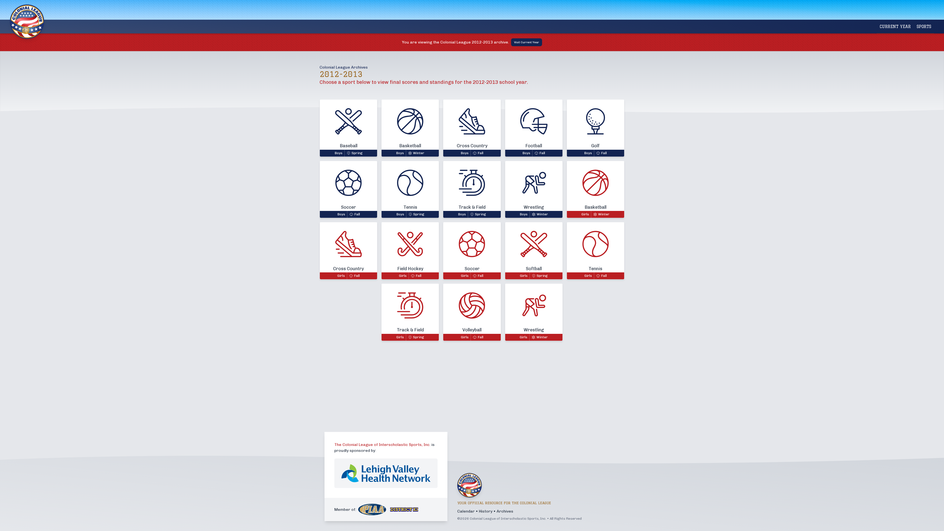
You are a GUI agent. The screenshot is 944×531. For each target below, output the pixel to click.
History (485, 511)
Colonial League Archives (344, 67)
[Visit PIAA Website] (372, 509)
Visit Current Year (526, 42)
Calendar (466, 511)
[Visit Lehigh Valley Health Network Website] (386, 473)
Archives (505, 511)
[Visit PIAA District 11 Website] (404, 509)
